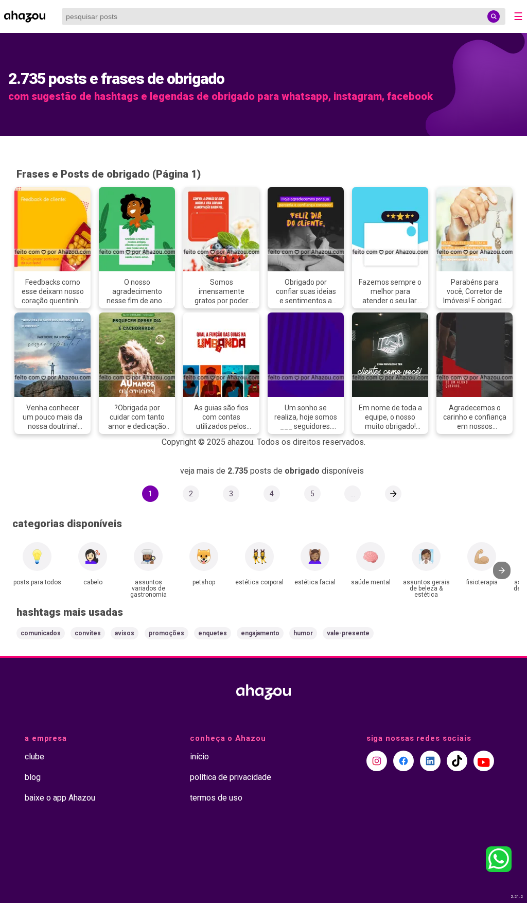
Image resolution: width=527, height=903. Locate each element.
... (352, 494)
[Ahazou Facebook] (403, 761)
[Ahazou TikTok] (457, 761)
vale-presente (348, 633)
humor (303, 633)
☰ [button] (518, 16)
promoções (166, 633)
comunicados (41, 633)
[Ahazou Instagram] (376, 761)
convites (88, 633)
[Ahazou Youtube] (483, 761)
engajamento (260, 633)
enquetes (212, 633)
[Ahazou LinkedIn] (430, 761)
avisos (124, 633)
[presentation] (502, 570)
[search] (493, 16)
